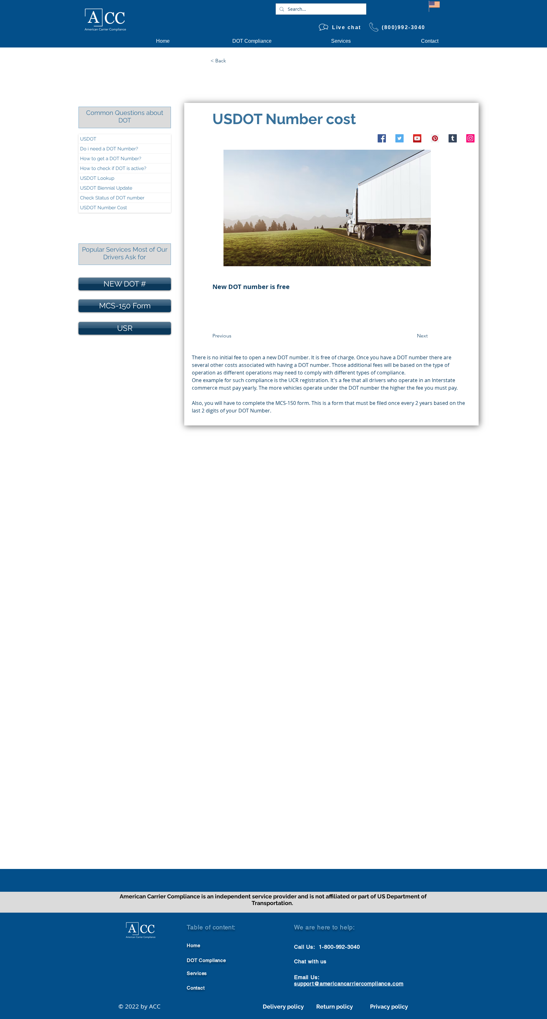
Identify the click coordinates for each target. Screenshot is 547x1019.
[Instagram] (470, 138)
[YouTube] (417, 138)
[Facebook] (382, 138)
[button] (231, 60)
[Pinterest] (435, 138)
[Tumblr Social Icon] (453, 138)
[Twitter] (399, 138)
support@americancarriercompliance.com (348, 983)
